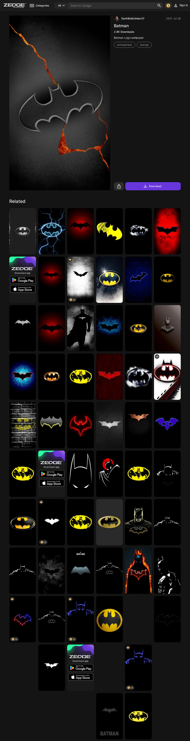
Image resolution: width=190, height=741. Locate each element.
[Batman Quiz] (80, 328)
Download (155, 186)
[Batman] (22, 231)
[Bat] (109, 377)
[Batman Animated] (109, 474)
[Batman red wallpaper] (167, 231)
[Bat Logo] (109, 328)
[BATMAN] (167, 668)
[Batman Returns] (138, 231)
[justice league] (80, 571)
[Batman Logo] (22, 328)
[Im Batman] (109, 571)
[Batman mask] (167, 425)
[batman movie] (138, 425)
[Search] (159, 5)
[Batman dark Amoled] (51, 571)
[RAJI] (109, 716)
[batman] (80, 231)
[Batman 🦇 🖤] (167, 328)
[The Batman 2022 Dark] (167, 474)
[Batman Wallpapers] (109, 231)
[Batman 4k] (109, 280)
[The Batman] (109, 668)
